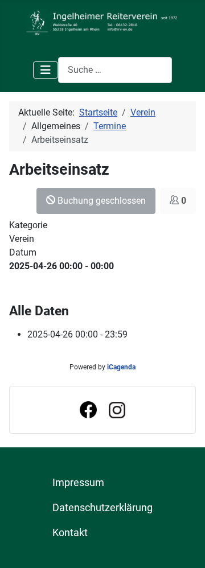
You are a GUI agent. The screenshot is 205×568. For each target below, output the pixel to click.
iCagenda (121, 367)
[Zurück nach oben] (185, 547)
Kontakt (70, 532)
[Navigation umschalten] (45, 70)
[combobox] (115, 70)
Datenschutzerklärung (102, 507)
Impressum (78, 482)
